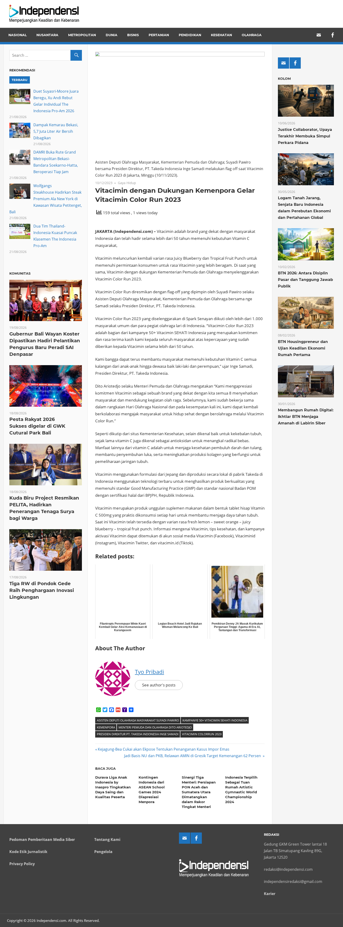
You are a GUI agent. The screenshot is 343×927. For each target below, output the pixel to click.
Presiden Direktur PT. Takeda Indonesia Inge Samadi (137, 734)
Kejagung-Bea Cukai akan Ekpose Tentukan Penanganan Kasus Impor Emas (164, 749)
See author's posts (158, 685)
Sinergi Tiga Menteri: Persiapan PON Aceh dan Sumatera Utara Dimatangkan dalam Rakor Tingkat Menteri (199, 792)
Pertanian (159, 35)
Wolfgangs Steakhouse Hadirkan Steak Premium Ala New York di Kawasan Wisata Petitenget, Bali (45, 198)
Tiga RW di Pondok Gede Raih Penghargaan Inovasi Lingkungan (41, 590)
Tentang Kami (107, 839)
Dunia (111, 35)
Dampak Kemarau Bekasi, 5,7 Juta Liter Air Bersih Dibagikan (55, 131)
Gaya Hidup (127, 183)
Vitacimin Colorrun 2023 (201, 734)
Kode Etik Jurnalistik (28, 851)
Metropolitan (82, 35)
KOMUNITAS (20, 273)
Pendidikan (190, 35)
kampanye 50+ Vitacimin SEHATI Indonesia (214, 720)
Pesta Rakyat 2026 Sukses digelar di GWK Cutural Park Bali (37, 426)
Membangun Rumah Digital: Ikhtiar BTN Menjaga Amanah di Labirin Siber (305, 416)
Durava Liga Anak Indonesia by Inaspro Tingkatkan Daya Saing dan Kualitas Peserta (113, 787)
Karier (269, 893)
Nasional (17, 35)
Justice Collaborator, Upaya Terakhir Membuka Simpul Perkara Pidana (305, 136)
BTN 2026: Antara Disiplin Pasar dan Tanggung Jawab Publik (305, 279)
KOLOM (284, 79)
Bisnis (133, 35)
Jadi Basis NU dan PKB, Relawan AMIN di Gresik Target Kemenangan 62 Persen (193, 755)
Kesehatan (221, 35)
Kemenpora (106, 727)
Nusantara (47, 35)
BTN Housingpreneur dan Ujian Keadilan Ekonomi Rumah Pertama (303, 348)
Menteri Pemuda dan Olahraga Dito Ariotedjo (155, 727)
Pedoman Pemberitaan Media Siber (42, 839)
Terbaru (19, 80)
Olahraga (252, 35)
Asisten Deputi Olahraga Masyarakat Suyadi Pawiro (138, 720)
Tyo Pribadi (149, 671)
